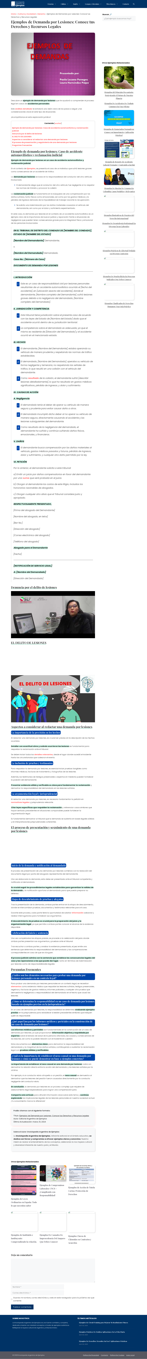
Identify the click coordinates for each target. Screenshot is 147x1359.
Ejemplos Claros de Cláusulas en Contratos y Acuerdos (79, 1239)
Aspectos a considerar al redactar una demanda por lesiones (40, 139)
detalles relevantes (43, 754)
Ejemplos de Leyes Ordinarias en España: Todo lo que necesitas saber (24, 1202)
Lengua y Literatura (92, 4)
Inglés (75, 4)
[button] (133, 4)
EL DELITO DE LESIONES (22, 136)
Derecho (41, 14)
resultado (33, 378)
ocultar (58, 123)
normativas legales (20, 802)
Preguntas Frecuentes (22, 145)
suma (26, 478)
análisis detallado (23, 109)
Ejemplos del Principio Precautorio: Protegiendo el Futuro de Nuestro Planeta (119, 95)
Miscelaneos (110, 4)
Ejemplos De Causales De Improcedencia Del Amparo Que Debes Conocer (52, 1238)
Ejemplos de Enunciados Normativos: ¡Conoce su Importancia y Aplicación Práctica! (119, 132)
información (78, 912)
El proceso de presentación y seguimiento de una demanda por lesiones (44, 142)
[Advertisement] (53, 660)
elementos (16, 986)
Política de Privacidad (91, 1355)
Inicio (13, 14)
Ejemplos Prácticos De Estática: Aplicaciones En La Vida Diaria (102, 1332)
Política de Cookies (117, 1355)
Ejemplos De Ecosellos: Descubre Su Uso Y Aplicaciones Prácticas (103, 1341)
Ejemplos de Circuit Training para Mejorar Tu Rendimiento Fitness (103, 1323)
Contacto (126, 4)
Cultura (63, 4)
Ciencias (51, 4)
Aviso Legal (130, 1355)
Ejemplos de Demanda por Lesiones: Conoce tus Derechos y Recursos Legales (54, 1115)
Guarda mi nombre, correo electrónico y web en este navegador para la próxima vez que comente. (53, 1299)
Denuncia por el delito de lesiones (27, 134)
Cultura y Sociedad (27, 14)
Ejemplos (31, 168)
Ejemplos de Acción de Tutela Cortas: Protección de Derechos (81, 1191)
